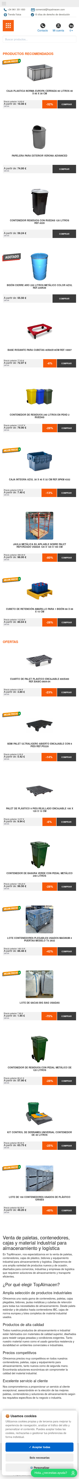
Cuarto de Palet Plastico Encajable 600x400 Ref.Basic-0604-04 (39, 680)
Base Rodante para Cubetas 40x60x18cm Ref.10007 (40, 350)
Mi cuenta (58, 30)
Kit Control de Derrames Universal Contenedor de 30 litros (39, 1133)
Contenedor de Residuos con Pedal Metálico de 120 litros (39, 1069)
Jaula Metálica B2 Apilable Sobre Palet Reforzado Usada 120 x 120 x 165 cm (39, 545)
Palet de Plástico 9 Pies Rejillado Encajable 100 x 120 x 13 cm (39, 810)
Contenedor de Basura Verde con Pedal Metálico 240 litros (39, 874)
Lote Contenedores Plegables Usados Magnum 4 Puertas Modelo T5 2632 (39, 939)
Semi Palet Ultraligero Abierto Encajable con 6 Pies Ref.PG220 (39, 745)
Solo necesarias (40, 1457)
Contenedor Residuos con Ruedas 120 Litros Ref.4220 (39, 222)
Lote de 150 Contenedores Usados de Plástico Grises (39, 1198)
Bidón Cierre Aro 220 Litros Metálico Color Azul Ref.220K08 (39, 286)
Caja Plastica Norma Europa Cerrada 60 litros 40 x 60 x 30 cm (39, 92)
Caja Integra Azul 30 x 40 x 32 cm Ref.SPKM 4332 (39, 479)
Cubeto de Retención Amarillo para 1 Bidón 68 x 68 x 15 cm (39, 610)
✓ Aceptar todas (39, 1447)
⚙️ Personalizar (39, 1467)
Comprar (67, 104)
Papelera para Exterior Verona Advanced (39, 155)
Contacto (42, 30)
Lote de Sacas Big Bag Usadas (40, 1002)
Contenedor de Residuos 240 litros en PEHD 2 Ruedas (39, 416)
